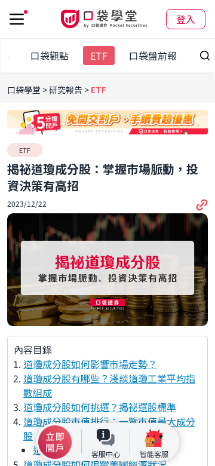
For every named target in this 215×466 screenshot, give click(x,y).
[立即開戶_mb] (55, 442)
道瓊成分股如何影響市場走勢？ (90, 364)
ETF (99, 55)
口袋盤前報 (153, 55)
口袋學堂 (24, 90)
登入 (185, 19)
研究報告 (65, 90)
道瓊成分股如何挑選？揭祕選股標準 (99, 407)
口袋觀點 (49, 55)
